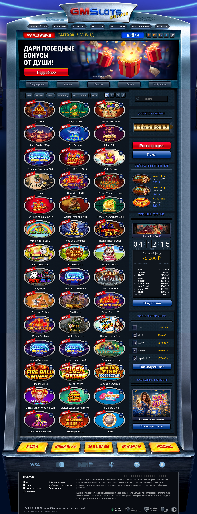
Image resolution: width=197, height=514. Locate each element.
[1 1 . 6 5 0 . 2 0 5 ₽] (151, 127)
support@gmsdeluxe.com (56, 508)
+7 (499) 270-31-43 (32, 508)
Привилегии (55, 488)
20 (165, 476)
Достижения (29, 491)
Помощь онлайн (78, 508)
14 (152, 476)
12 (148, 476)
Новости (27, 485)
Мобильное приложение (61, 485)
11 (146, 476)
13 (150, 476)
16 (157, 476)
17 (159, 476)
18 (161, 476)
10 (144, 476)
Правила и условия (33, 488)
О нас (26, 482)
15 (154, 476)
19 (163, 476)
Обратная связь (57, 482)
